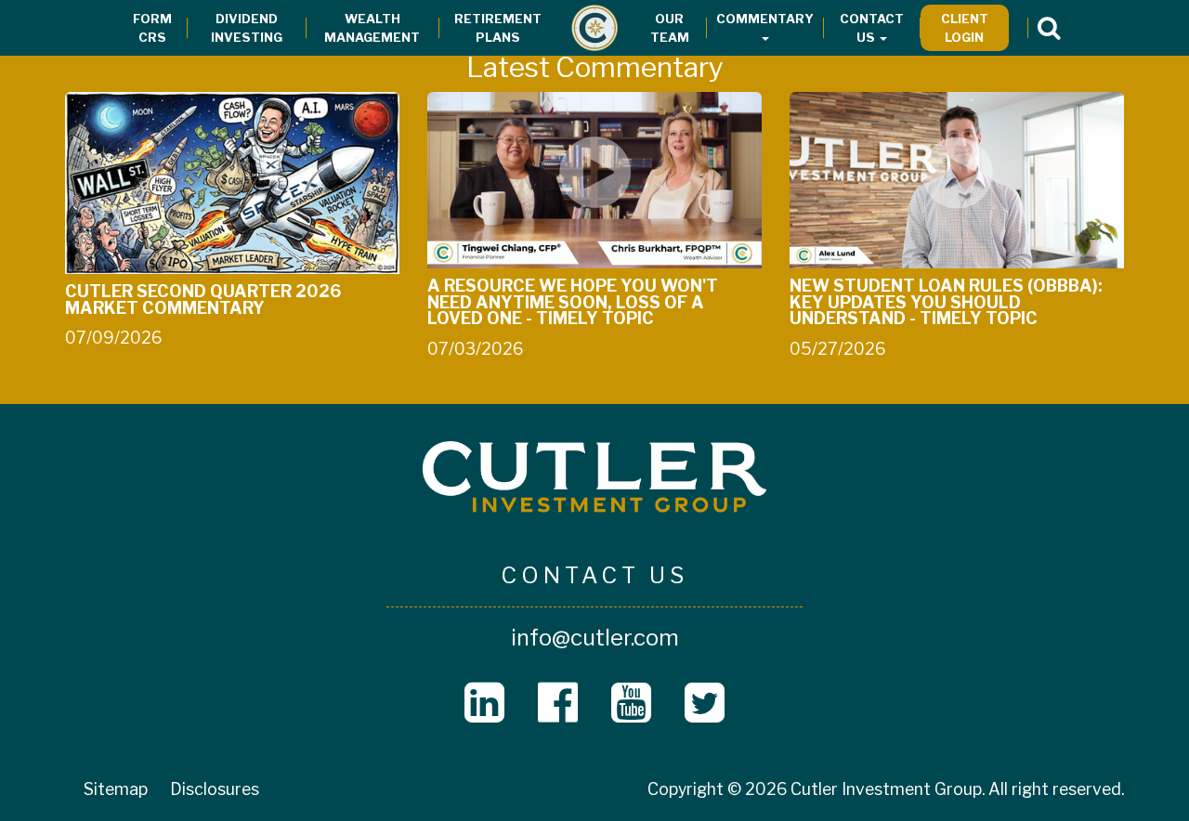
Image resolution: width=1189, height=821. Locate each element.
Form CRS (152, 28)
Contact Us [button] (872, 28)
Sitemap (116, 789)
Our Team (669, 28)
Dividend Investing (246, 28)
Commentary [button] (765, 18)
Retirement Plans (498, 28)
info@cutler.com (595, 637)
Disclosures (214, 789)
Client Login (964, 28)
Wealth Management (372, 28)
